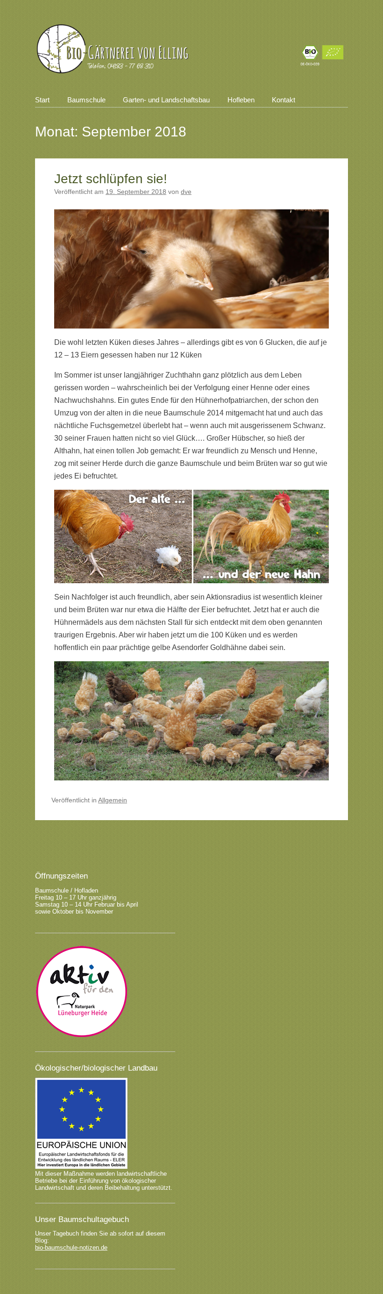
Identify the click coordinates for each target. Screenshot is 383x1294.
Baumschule (86, 100)
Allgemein (112, 800)
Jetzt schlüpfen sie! (110, 179)
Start (42, 100)
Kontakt (283, 100)
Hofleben (241, 100)
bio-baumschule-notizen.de (71, 1247)
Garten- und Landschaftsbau (166, 100)
